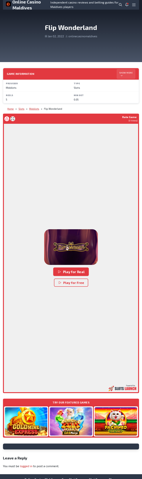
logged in (26, 466)
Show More (126, 72)
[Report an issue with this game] (6, 118)
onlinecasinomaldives (82, 36)
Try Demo (26, 421)
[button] (71, 247)
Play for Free (73, 283)
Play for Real (73, 272)
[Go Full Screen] (12, 118)
